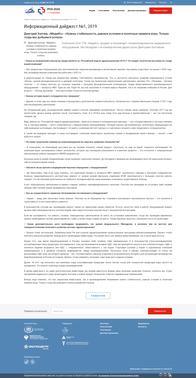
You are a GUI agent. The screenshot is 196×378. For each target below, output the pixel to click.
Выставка (104, 323)
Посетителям (119, 10)
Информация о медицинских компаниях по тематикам (151, 369)
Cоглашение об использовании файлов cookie (118, 376)
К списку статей (98, 296)
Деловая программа (137, 10)
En (171, 2)
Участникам (103, 10)
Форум (92, 10)
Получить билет (161, 10)
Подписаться (160, 311)
